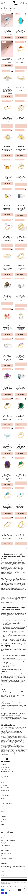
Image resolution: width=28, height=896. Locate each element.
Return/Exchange (5, 795)
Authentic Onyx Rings (15, 736)
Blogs (2, 780)
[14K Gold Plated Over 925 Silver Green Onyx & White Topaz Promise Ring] (21, 464)
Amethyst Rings (20, 728)
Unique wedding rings (20, 753)
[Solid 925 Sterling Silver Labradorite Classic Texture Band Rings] (21, 196)
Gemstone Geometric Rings (8, 742)
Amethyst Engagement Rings (9, 728)
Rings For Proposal (16, 750)
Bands (2, 824)
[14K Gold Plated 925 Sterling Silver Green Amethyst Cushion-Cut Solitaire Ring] (21, 166)
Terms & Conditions (5, 790)
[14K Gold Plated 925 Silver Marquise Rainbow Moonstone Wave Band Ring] (21, 435)
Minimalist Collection (6, 837)
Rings (9, 750)
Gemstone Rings (11, 744)
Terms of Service (6, 883)
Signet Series (4, 855)
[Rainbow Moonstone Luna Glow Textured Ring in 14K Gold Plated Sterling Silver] (7, 256)
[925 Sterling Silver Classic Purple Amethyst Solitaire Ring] (21, 285)
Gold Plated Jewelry (5, 845)
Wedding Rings (4, 754)
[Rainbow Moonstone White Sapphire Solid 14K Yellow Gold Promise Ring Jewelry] (7, 78)
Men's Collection (5, 850)
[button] (5, 3)
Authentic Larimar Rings (15, 733)
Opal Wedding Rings (21, 749)
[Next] (23, 549)
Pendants (3, 816)
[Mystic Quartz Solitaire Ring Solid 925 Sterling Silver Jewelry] (7, 376)
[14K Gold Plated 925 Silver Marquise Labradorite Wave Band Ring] (7, 405)
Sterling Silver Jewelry (6, 843)
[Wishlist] (23, 3)
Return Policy (4, 785)
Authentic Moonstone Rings (7, 735)
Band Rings (23, 737)
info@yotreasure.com (9, 771)
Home (2, 10)
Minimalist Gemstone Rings (11, 748)
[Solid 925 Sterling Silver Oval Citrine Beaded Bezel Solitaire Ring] (7, 196)
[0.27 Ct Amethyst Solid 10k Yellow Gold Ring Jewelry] (7, 48)
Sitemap (3, 798)
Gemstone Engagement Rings (15, 741)
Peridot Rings (4, 750)
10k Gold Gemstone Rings (7, 727)
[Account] (21, 3)
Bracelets (3, 819)
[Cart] (26, 3)
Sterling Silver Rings (9, 753)
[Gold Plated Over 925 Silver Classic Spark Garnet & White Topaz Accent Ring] (7, 107)
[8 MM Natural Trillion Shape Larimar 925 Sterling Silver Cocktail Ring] (7, 435)
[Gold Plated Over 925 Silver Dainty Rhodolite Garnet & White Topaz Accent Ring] (7, 524)
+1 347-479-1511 (9, 773)
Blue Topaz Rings (5, 739)
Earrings (3, 811)
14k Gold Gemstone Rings (20, 727)
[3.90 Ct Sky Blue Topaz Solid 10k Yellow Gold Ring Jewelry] (7, 20)
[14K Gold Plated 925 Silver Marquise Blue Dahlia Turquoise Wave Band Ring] (7, 495)
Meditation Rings (18, 746)
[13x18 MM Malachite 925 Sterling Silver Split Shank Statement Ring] (21, 405)
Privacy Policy (23, 882)
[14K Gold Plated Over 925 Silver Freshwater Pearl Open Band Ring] (21, 256)
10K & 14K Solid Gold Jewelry (8, 840)
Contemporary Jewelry (6, 858)
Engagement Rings (19, 740)
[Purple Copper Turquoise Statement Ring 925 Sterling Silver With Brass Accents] (7, 464)
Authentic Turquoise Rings (14, 737)
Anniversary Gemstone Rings (8, 730)
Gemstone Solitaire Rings (16, 745)
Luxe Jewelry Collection (6, 835)
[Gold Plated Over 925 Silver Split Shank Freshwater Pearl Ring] (21, 226)
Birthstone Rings (8, 10)
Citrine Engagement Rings (16, 739)
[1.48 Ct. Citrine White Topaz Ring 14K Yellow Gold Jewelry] (7, 166)
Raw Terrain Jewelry (6, 848)
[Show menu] (2, 3)
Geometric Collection (6, 853)
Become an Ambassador (7, 793)
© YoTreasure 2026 (5, 886)
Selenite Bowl (4, 827)
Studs (2, 821)
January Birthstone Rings (7, 746)
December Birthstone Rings (7, 740)
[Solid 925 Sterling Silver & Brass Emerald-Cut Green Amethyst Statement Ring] (21, 316)
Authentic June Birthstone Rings (9, 732)
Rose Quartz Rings (10, 751)
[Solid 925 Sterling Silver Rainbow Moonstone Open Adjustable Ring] (7, 345)
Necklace (3, 814)
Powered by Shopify (14, 886)
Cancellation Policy (5, 787)
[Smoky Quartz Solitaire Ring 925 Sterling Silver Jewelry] (7, 285)
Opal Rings (13, 749)
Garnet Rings (4, 741)
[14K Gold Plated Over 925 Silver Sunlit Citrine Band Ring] (21, 524)
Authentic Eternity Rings (16, 731)
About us (3, 782)
